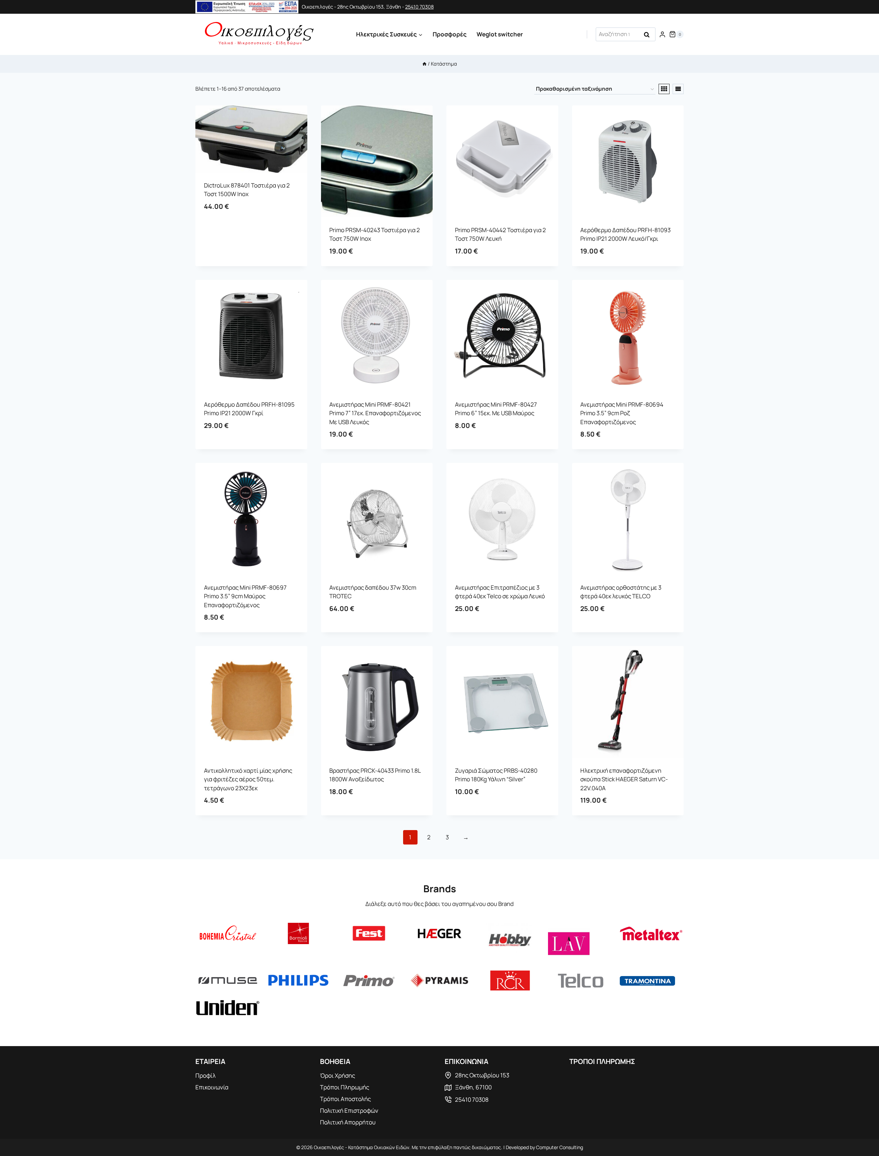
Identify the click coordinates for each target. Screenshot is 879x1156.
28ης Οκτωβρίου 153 (482, 1075)
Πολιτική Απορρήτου (348, 1122)
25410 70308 (419, 6)
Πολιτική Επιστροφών (349, 1110)
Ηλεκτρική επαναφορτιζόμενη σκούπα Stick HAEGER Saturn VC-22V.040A (624, 779)
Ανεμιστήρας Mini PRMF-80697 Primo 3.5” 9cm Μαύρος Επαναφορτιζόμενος (245, 596)
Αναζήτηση (648, 35)
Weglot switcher (500, 34)
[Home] (424, 63)
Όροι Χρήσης (337, 1075)
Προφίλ (205, 1075)
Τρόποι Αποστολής (345, 1099)
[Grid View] (664, 89)
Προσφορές (450, 34)
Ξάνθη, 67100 (473, 1087)
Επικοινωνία (211, 1087)
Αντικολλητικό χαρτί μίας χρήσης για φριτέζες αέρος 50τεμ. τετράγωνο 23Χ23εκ (248, 779)
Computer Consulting (559, 1147)
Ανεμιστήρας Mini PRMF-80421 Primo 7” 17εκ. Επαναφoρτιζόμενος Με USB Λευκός (375, 413)
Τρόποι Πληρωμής (344, 1087)
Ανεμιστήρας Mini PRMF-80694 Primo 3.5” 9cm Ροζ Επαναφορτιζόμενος (621, 413)
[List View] (678, 89)
